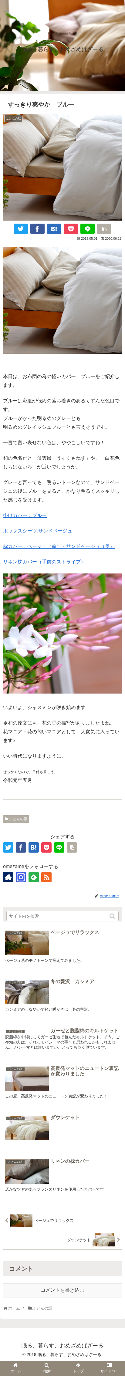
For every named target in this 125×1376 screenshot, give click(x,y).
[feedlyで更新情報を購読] (34, 877)
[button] (113, 916)
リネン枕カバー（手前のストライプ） (44, 561)
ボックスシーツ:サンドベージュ (37, 530)
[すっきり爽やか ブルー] (54, 229)
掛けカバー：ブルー (25, 515)
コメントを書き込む (62, 1290)
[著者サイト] (8, 877)
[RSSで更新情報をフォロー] (46, 877)
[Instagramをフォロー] (21, 877)
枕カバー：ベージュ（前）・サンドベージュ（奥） (59, 546)
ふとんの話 (18, 819)
